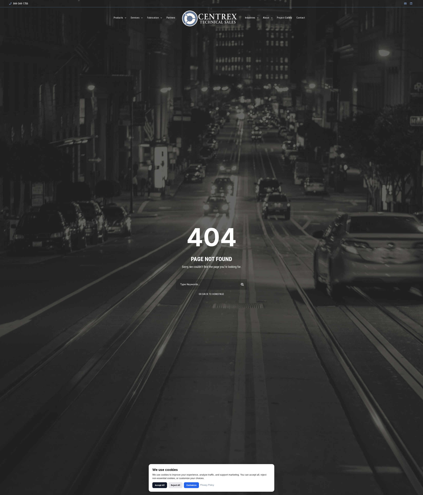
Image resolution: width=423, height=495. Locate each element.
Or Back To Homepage (211, 294)
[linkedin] (411, 3)
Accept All (160, 485)
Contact (300, 17)
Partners (171, 17)
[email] (405, 3)
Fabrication (153, 17)
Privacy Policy (207, 485)
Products (118, 17)
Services (135, 17)
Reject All (175, 485)
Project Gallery (284, 17)
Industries (250, 17)
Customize (191, 485)
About (266, 17)
